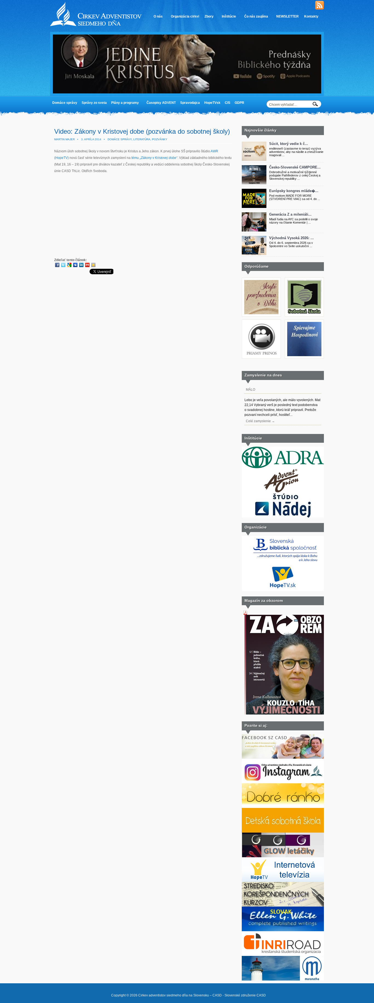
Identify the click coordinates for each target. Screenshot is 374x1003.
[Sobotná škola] (304, 312)
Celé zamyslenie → (260, 421)
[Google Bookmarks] (69, 265)
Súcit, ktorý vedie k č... (288, 144)
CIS (227, 103)
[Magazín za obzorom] (285, 713)
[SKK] (283, 905)
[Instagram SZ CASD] (283, 782)
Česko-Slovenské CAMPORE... (295, 167)
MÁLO (250, 390)
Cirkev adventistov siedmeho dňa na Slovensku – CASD (180, 995)
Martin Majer (64, 139)
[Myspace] (75, 265)
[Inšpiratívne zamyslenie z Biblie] (261, 312)
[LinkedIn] (81, 265)
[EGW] (283, 930)
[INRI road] (283, 955)
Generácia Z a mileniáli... (290, 214)
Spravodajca (190, 103)
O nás (157, 18)
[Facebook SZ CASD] (283, 758)
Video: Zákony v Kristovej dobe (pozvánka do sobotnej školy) (142, 131)
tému (154, 158)
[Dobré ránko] (283, 807)
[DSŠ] (283, 831)
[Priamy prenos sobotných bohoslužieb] (261, 354)
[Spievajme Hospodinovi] (304, 354)
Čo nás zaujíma (254, 18)
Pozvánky (159, 139)
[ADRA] (283, 467)
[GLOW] (283, 856)
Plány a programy (124, 104)
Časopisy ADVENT (161, 103)
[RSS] (319, 8)
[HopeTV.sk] (283, 590)
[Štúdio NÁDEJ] (283, 516)
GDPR (238, 104)
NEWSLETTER (287, 16)
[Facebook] (57, 265)
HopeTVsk (212, 103)
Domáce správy (64, 103)
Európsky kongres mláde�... (293, 191)
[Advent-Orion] (283, 492)
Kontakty (309, 18)
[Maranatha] (283, 979)
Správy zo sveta (94, 103)
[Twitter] (63, 265)
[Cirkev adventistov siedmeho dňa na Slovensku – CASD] (96, 25)
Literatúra (141, 139)
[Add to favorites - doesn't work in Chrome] (93, 265)
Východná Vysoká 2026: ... (291, 238)
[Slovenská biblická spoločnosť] (285, 562)
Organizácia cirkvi (185, 16)
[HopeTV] (283, 881)
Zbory (208, 18)
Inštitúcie (227, 18)
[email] (87, 265)
